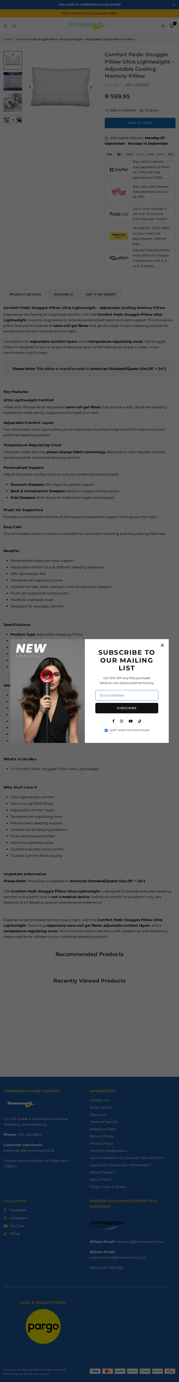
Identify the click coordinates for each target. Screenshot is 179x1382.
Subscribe (127, 708)
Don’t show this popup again (129, 730)
